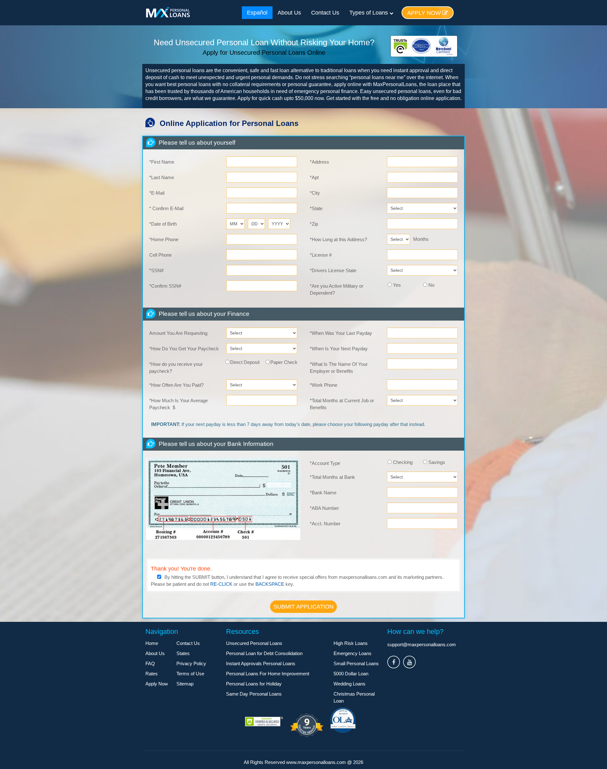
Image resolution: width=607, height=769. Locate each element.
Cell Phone (160, 255)
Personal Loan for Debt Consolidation (264, 653)
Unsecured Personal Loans (254, 643)
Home (151, 643)
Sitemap (184, 683)
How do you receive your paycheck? (176, 367)
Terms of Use (190, 673)
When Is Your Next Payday (339, 348)
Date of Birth (163, 224)
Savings (436, 462)
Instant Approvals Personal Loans (260, 663)
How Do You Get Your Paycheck (184, 348)
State (316, 208)
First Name (161, 162)
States (183, 653)
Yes (397, 285)
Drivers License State (333, 270)
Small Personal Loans (356, 663)
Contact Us (325, 12)
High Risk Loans (351, 643)
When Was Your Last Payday (341, 333)
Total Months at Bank (332, 477)
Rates (151, 673)
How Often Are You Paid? (176, 385)
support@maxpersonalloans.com (421, 644)
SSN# (156, 270)
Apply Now (424, 13)
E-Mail (156, 193)
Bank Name (323, 492)
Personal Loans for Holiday (254, 683)
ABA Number (324, 508)
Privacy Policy (191, 663)
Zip (314, 224)
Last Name (161, 177)
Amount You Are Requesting (178, 333)
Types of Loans (369, 12)
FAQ (150, 663)
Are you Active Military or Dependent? (336, 289)
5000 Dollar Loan (351, 673)
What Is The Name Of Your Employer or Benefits (339, 367)
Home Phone (163, 239)
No (431, 285)
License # (321, 255)
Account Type (325, 463)
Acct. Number (325, 523)
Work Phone (323, 385)
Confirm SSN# (165, 286)
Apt (314, 177)
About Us (289, 12)
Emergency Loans (352, 653)
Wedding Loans (349, 683)
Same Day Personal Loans (254, 694)
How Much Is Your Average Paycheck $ (178, 404)
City (315, 193)
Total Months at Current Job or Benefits (342, 404)
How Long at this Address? (338, 239)
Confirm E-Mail (166, 208)
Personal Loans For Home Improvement (267, 673)
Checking (403, 462)
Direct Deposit (245, 362)
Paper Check (283, 362)
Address (319, 162)
